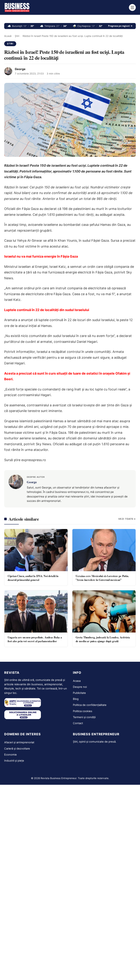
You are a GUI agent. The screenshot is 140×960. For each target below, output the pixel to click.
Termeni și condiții (84, 717)
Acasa (77, 681)
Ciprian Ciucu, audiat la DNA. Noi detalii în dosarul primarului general (33, 578)
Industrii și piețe (14, 760)
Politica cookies (82, 711)
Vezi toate (125, 519)
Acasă (7, 36)
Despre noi (80, 687)
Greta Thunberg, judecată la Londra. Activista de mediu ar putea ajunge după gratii (103, 639)
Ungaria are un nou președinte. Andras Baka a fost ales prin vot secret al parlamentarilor (35, 639)
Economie (10, 754)
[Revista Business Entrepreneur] (17, 7)
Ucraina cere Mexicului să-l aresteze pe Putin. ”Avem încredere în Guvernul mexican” (102, 578)
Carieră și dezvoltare (17, 748)
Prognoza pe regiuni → (120, 26)
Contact (78, 723)
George (20, 69)
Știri (17, 36)
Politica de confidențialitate (89, 705)
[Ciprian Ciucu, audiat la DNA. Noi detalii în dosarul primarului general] (36, 550)
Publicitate (79, 693)
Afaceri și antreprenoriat (19, 742)
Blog (76, 699)
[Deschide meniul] (132, 7)
